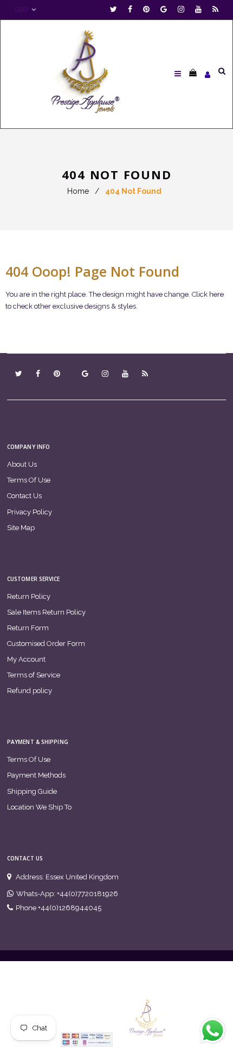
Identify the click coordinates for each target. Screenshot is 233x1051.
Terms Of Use (28, 480)
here (216, 294)
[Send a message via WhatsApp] (213, 1031)
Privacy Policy (29, 512)
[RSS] (215, 9)
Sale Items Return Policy (46, 612)
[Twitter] (116, 9)
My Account (26, 659)
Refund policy (29, 691)
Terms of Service (33, 675)
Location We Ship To (39, 807)
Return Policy (28, 596)
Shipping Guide (32, 791)
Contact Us (24, 496)
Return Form (28, 628)
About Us (22, 464)
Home (78, 191)
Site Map (21, 528)
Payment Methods (36, 775)
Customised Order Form (46, 643)
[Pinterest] (149, 9)
